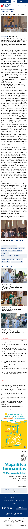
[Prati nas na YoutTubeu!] (11, 508)
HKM (7, 1)
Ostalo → (12, 382)
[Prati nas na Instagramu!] (5, 508)
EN (22, 5)
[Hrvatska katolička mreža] (9, 514)
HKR (20, 1)
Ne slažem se (23, 525)
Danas (2, 382)
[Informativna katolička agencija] (18, 514)
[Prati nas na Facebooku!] (2, 508)
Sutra (6, 382)
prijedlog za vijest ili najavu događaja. (15, 490)
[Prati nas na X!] (8, 508)
